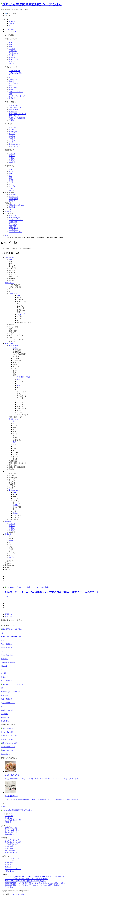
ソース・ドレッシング (17, 96)
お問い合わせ (9, 871)
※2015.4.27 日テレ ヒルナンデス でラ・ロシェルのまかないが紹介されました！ (33, 885)
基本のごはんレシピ (12, 832)
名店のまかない (14, 218)
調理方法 (8, 534)
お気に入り (9, 616)
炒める (11, 171)
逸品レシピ (13, 215)
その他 (11, 63)
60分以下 (12, 160)
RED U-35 (12, 226)
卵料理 (11, 81)
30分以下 (12, 156)
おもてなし (13, 127)
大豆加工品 (13, 112)
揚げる (11, 174)
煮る (10, 169)
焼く (10, 176)
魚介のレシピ (13, 109)
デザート (12, 61)
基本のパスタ (13, 197)
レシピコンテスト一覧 (13, 820)
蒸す (10, 178)
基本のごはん (13, 199)
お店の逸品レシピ (11, 844)
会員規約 (8, 864)
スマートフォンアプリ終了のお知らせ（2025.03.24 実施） (25, 881)
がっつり (12, 136)
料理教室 (8, 211)
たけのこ (12, 23)
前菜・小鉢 (13, 87)
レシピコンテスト (15, 232)
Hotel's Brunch (13, 230)
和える (11, 182)
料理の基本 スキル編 (16, 205)
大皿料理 (12, 138)
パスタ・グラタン (15, 73)
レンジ (11, 188)
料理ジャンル (9, 257)
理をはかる (13, 224)
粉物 (10, 94)
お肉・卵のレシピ (15, 107)
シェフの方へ (9, 860)
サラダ (11, 90)
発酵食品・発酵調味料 (17, 118)
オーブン (12, 186)
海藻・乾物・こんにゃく (17, 114)
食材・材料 (9, 343)
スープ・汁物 (13, 83)
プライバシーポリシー (13, 869)
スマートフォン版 (17, 894)
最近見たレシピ (10, 614)
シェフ (9, 15)
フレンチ (12, 49)
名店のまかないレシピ (13, 842)
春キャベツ (13, 21)
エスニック (13, 57)
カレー (11, 75)
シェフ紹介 (9, 209)
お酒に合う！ (13, 146)
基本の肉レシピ (10, 834)
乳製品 (11, 120)
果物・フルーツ (14, 116)
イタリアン (13, 51)
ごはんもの (13, 79)
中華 (10, 46)
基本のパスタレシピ (12, 830)
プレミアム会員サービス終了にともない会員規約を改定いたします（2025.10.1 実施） (35, 877)
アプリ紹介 (9, 862)
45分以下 (12, 158)
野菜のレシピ (13, 105)
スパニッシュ (13, 53)
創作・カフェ (13, 59)
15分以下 (12, 154)
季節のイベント (14, 144)
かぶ (10, 25)
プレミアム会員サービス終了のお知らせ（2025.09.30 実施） (26, 879)
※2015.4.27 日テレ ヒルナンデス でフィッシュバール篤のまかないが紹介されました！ (36, 883)
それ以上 (12, 162)
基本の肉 (12, 201)
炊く (10, 184)
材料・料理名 (11, 13)
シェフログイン (10, 31)
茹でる (11, 180)
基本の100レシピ (11, 828)
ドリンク (12, 98)
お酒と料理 (13, 222)
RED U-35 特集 (10, 850)
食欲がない (13, 132)
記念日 (11, 142)
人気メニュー (9, 283)
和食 (10, 42)
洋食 (10, 44)
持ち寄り (12, 129)
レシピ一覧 (9, 816)
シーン (7, 471)
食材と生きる (13, 228)
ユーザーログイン (11, 29)
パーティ (12, 140)
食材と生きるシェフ (12, 852)
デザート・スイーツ (16, 92)
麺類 (10, 85)
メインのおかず (14, 71)
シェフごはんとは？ (12, 858)
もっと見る (5, 721)
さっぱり (12, 134)
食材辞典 (12, 207)
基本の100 (12, 194)
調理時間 (8, 521)
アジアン (12, 55)
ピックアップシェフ (16, 220)
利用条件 (8, 867)
